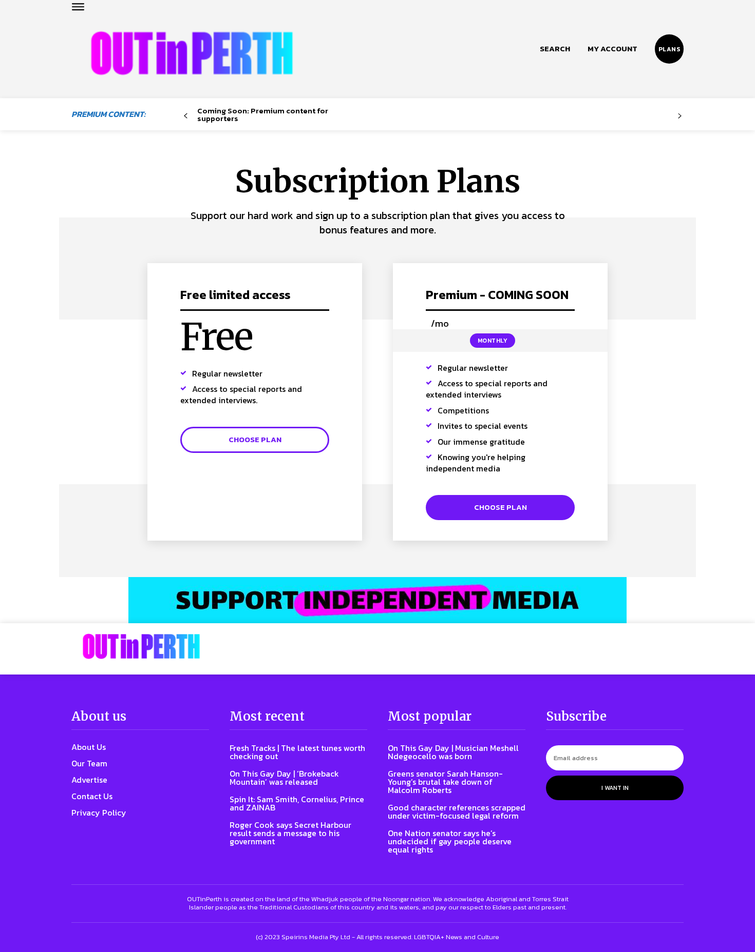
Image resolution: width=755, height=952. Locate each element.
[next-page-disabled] (679, 116)
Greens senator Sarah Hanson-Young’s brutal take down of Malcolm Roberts (445, 781)
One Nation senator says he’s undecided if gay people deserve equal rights (450, 841)
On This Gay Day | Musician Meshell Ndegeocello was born (453, 752)
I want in (615, 787)
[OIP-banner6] (377, 600)
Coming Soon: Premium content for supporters (262, 114)
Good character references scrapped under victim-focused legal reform (456, 811)
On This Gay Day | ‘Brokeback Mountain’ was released (284, 777)
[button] (555, 49)
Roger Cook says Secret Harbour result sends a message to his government (290, 833)
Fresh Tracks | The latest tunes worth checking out (297, 752)
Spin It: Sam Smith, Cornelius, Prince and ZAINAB (297, 803)
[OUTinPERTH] (191, 53)
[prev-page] (185, 116)
